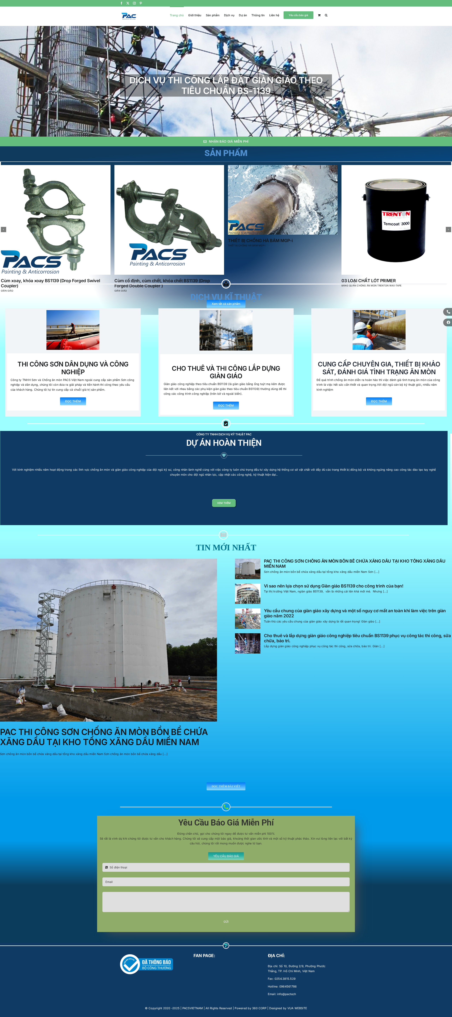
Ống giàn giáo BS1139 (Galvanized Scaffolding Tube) (279, 259)
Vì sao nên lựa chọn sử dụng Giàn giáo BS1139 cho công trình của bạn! (333, 580)
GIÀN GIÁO (234, 264)
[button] (326, 15)
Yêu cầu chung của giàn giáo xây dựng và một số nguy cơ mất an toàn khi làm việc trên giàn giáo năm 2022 (355, 608)
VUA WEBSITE (297, 1003)
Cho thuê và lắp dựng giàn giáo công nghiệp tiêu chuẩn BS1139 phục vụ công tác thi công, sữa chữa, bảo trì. (357, 633)
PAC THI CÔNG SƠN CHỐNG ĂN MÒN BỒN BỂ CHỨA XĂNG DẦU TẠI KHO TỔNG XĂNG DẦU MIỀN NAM (104, 732)
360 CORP (259, 1003)
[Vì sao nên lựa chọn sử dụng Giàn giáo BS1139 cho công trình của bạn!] (247, 588)
